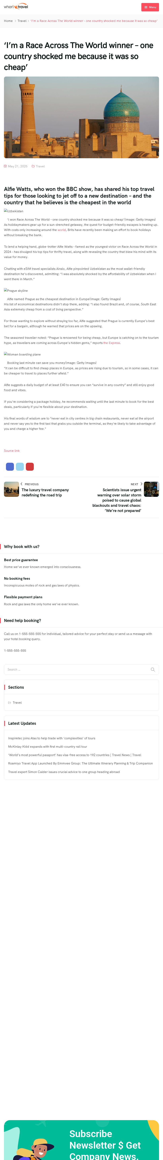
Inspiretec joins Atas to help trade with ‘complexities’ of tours (51, 738)
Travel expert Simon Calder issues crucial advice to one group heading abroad (64, 772)
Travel (21, 21)
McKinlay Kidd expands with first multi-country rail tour (47, 747)
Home (8, 21)
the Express (111, 343)
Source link (12, 451)
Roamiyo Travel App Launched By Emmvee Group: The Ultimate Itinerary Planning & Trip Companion (80, 763)
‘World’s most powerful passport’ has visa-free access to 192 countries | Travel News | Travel (74, 755)
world (62, 230)
